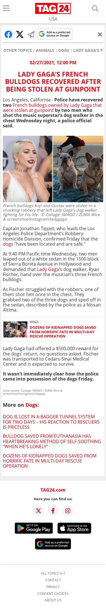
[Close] (100, 34)
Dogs (63, 50)
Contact (53, 580)
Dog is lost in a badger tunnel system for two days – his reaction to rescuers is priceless (51, 422)
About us (53, 600)
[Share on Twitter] (19, 34)
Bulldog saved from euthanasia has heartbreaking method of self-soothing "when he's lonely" (52, 441)
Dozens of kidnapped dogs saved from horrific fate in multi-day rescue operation (63, 331)
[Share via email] (31, 34)
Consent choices (53, 594)
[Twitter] (38, 511)
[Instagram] (68, 511)
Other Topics (17, 50)
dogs (8, 244)
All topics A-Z (53, 573)
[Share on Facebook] (8, 34)
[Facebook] (53, 511)
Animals (45, 50)
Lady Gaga (48, 269)
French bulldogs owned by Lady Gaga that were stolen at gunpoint (52, 107)
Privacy (53, 587)
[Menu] (6, 8)
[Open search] (95, 8)
